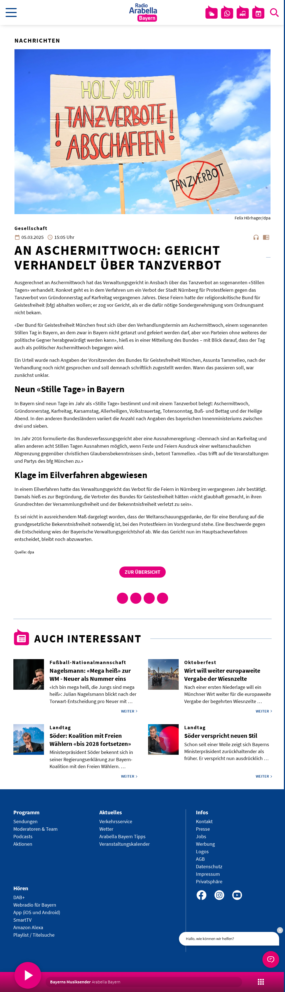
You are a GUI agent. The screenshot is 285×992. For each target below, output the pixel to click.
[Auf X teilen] (135, 598)
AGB (200, 859)
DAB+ (19, 897)
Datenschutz (209, 866)
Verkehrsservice (115, 821)
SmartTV (22, 920)
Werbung (205, 844)
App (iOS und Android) (36, 912)
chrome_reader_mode (266, 237)
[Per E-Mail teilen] (162, 598)
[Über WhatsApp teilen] (149, 598)
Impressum (208, 874)
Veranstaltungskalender (124, 844)
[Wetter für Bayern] (211, 13)
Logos (202, 851)
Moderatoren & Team (35, 829)
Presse (203, 829)
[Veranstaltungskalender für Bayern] (258, 13)
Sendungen (25, 821)
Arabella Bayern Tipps (122, 836)
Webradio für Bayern (34, 905)
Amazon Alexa (28, 927)
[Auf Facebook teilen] (122, 598)
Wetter (106, 829)
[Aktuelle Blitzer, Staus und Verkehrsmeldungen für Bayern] (242, 13)
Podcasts (23, 836)
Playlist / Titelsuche (34, 935)
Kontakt (204, 821)
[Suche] (274, 13)
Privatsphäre (209, 881)
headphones (256, 237)
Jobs (201, 836)
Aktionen (22, 844)
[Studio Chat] (227, 13)
